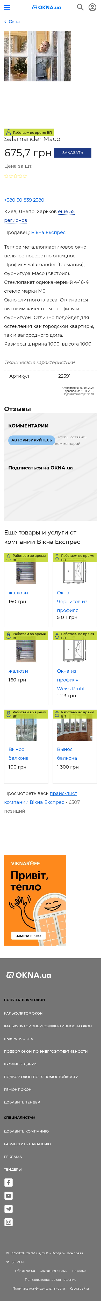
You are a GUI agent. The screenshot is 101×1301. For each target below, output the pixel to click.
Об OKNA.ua (25, 1271)
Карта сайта (79, 1288)
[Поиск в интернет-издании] (80, 7)
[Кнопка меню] (7, 7)
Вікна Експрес (48, 232)
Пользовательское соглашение (50, 1280)
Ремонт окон (18, 1089)
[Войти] (92, 7)
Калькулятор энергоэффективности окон (48, 1026)
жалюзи (18, 593)
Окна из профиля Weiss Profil (70, 680)
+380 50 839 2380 (24, 200)
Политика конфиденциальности (38, 1288)
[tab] (50, 216)
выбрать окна (18, 1039)
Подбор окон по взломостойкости (41, 1077)
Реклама (13, 1157)
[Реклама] (35, 901)
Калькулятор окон (23, 1013)
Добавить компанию (26, 1131)
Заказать (72, 152)
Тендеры (13, 1169)
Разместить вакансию (27, 1144)
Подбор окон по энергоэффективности (46, 1051)
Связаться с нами (54, 1271)
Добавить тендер (22, 1102)
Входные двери (20, 1064)
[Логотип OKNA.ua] (46, 8)
